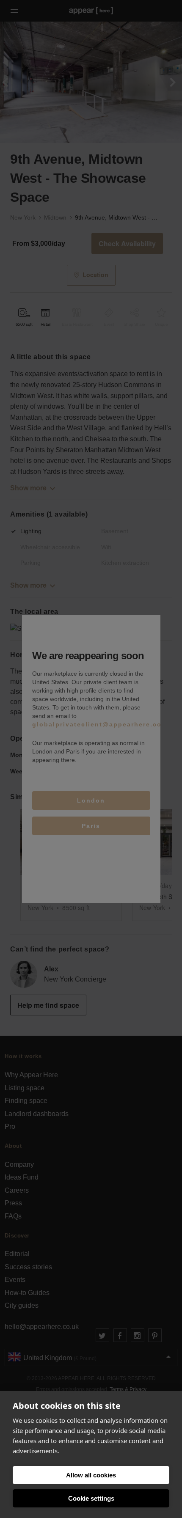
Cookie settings (91, 1498)
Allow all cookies (91, 1475)
